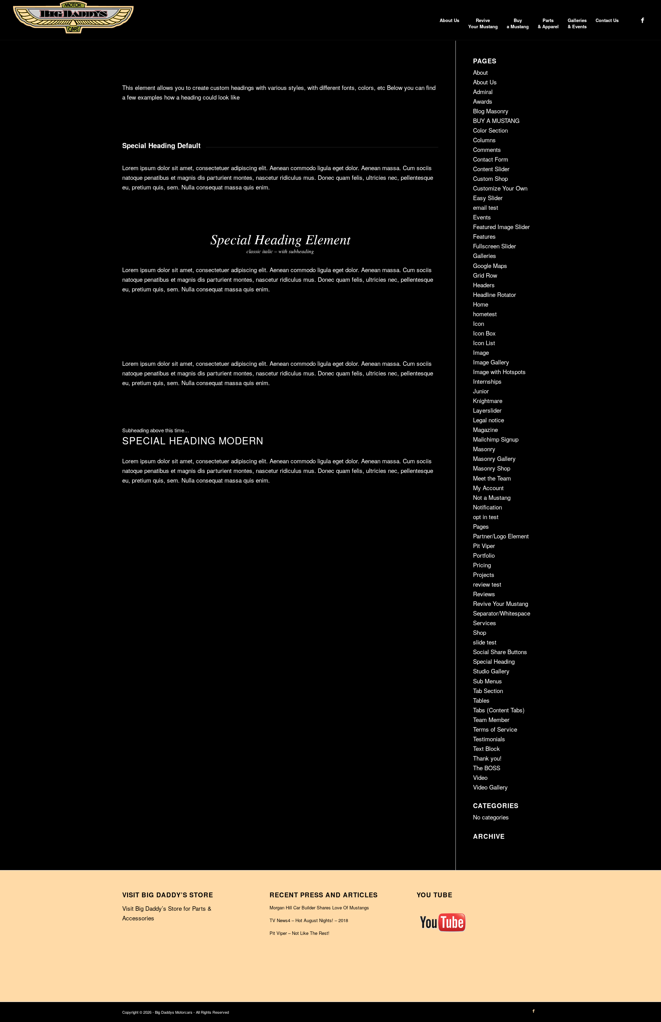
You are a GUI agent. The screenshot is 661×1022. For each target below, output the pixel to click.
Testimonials (489, 738)
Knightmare (487, 400)
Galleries (484, 255)
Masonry (484, 448)
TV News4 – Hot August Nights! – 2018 (309, 920)
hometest (485, 313)
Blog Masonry (490, 110)
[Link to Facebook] (643, 20)
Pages (481, 526)
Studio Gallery (491, 671)
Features (484, 236)
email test (485, 207)
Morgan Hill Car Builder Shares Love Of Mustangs (319, 907)
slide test (484, 642)
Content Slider (491, 168)
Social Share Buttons (500, 651)
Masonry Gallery (494, 458)
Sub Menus (487, 681)
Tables (481, 700)
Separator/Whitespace (501, 613)
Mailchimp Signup (495, 439)
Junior (481, 390)
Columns (484, 139)
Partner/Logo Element (501, 535)
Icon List (484, 342)
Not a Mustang (492, 497)
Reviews (484, 593)
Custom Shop (490, 178)
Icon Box (484, 333)
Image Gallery (491, 362)
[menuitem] (449, 20)
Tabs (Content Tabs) (499, 709)
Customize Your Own (500, 188)
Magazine (485, 429)
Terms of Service (495, 729)
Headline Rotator (494, 294)
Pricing (482, 564)
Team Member (491, 719)
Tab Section (488, 690)
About (480, 72)
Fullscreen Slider (494, 245)
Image (481, 352)
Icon (478, 323)
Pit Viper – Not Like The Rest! (299, 933)
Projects (483, 574)
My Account (488, 487)
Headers (484, 284)
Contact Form (490, 159)
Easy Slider (488, 197)
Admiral (483, 91)
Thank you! (487, 758)
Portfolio (484, 555)
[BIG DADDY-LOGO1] (73, 20)
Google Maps (490, 265)
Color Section (490, 130)
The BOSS (486, 767)
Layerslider (487, 410)
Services (484, 622)
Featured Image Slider (501, 226)
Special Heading (494, 661)
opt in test (486, 516)
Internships (487, 381)
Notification (487, 507)
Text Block (486, 748)
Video (480, 777)
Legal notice (488, 419)
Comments (487, 149)
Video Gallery (490, 787)
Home (480, 304)
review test (487, 584)
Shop (479, 632)
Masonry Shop (491, 468)
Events (482, 217)
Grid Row (485, 275)
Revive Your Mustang (500, 603)
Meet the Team (492, 478)
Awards (482, 101)
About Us (485, 82)
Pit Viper (484, 545)
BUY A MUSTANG (496, 120)
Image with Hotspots (499, 371)
